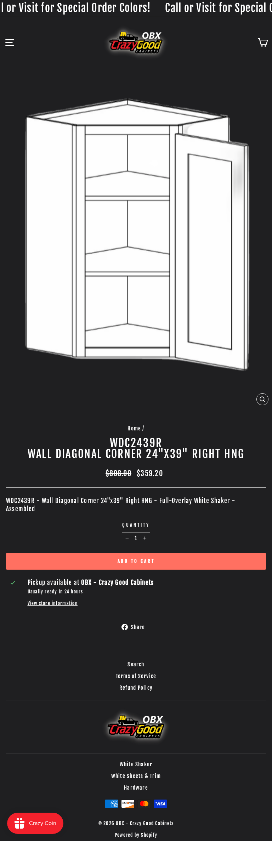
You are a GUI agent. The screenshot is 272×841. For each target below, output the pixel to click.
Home (134, 428)
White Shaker (136, 764)
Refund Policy (136, 687)
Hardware (136, 787)
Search (136, 664)
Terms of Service (136, 676)
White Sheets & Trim (136, 776)
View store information (53, 603)
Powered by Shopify (136, 835)
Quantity (136, 525)
